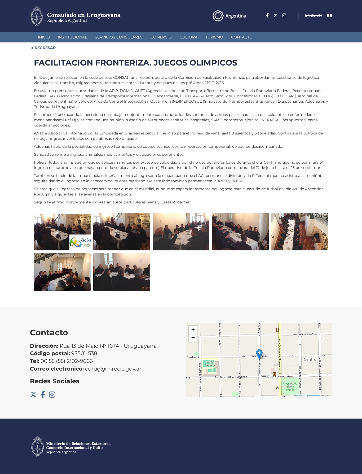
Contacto (242, 37)
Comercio (161, 37)
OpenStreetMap (313, 395)
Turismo (214, 37)
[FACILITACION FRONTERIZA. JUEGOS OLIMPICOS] (62, 232)
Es (329, 15)
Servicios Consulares (119, 37)
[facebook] (267, 15)
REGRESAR (45, 47)
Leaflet (299, 395)
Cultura (188, 37)
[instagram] (284, 15)
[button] (259, 354)
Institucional (72, 37)
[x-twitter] (275, 15)
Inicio (44, 37)
